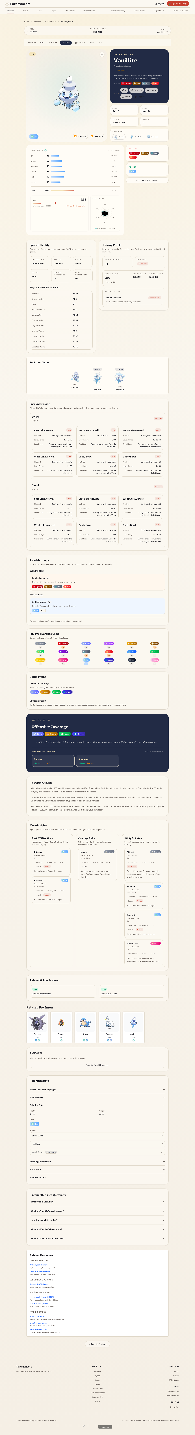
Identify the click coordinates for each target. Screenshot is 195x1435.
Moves (92, 43)
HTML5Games (173, 1380)
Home (26, 21)
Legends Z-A (97, 1397)
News (97, 1384)
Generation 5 (50, 21)
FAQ (100, 43)
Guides (97, 1380)
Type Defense (79, 43)
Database (37, 21)
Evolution (53, 43)
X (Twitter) (174, 1407)
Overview (32, 43)
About (97, 1401)
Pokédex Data (36, 1105)
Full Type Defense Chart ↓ (147, 180)
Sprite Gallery (36, 1097)
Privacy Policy (173, 1391)
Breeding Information (40, 1161)
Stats (42, 43)
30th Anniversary (97, 1393)
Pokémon (97, 1371)
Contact (176, 1371)
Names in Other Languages (43, 1089)
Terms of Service (172, 1395)
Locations (66, 43)
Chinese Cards (97, 1388)
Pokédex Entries (38, 1177)
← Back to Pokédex (97, 1344)
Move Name (35, 1169)
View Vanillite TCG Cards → (97, 1065)
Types (97, 1376)
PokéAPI (176, 1376)
